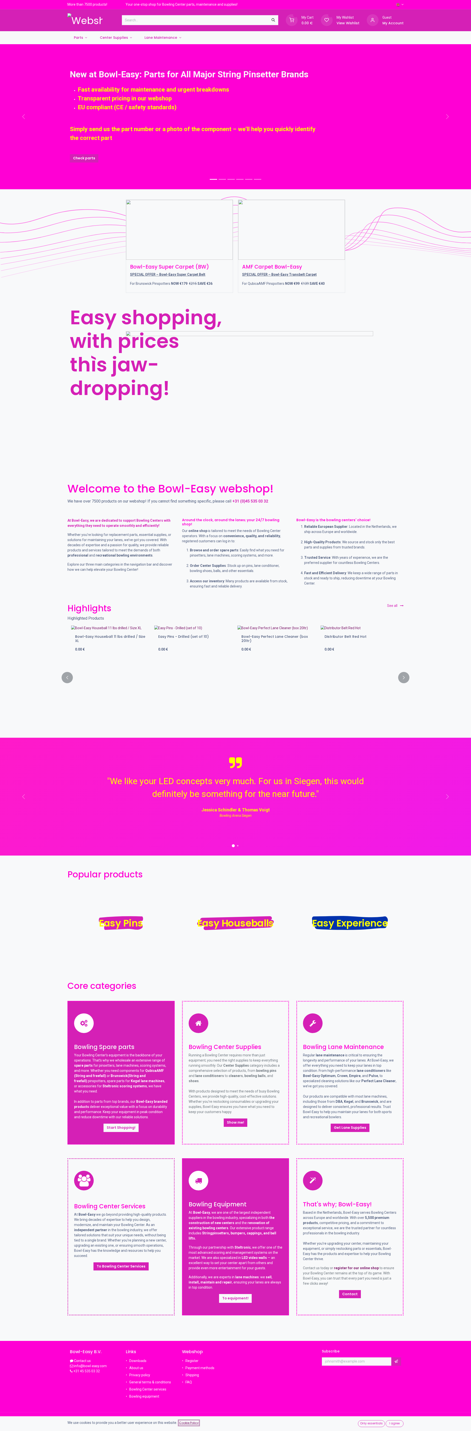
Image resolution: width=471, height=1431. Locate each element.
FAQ (189, 1382)
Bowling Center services (147, 1389)
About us (136, 1368)
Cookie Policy (189, 1423)
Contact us (82, 1361)
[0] (292, 20)
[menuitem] (80, 37)
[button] (70, 677)
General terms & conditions (150, 1382)
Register (191, 1361)
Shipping (192, 1375)
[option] (235, 677)
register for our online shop (356, 1268)
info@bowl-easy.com (90, 1366)
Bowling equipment (144, 1396)
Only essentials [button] (371, 1423)
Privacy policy (139, 1375)
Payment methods (199, 1368)
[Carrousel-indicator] (222, 179)
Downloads (137, 1361)
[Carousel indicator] (213, 179)
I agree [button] (394, 1423)
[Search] (273, 20)
